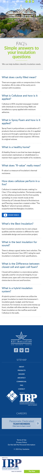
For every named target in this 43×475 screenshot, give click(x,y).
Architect (22, 378)
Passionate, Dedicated (21, 423)
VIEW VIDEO (13, 215)
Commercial (21, 381)
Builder (22, 374)
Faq (21, 385)
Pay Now (32, 471)
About (21, 367)
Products (21, 370)
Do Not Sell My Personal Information (21, 445)
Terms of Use (21, 440)
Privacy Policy (21, 442)
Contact (21, 389)
